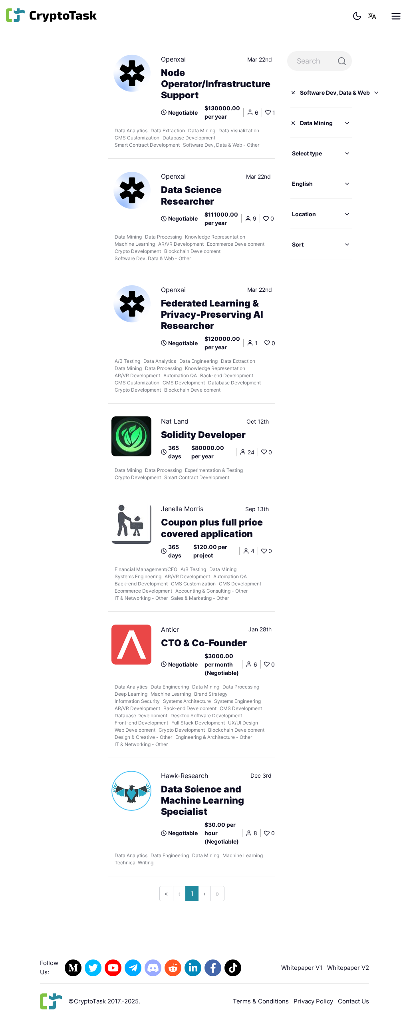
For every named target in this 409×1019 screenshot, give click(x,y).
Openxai (173, 59)
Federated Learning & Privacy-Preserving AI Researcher (212, 314)
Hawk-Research (184, 776)
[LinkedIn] (193, 967)
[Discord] (153, 967)
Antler (170, 629)
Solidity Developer (203, 434)
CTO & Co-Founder (204, 643)
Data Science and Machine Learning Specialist (202, 800)
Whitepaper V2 (348, 967)
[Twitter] (93, 967)
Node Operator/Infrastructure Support (215, 84)
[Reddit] (173, 967)
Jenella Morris (182, 509)
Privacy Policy (313, 1001)
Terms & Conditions (261, 1001)
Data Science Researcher (191, 195)
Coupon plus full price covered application (212, 528)
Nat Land (175, 421)
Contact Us (353, 1001)
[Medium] (73, 967)
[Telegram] (133, 967)
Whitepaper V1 (301, 967)
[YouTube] (113, 967)
